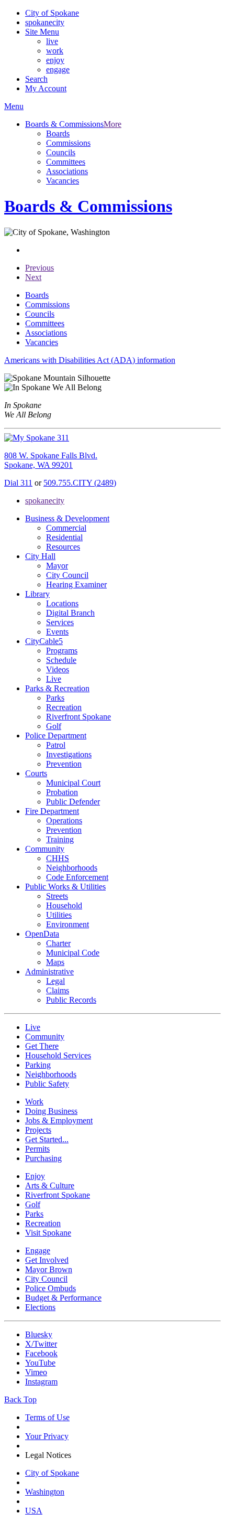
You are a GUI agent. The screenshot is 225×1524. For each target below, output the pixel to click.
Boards (58, 133)
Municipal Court (73, 782)
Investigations (69, 754)
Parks (55, 697)
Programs (61, 650)
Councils (60, 152)
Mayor (57, 565)
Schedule (61, 660)
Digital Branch (70, 612)
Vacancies (62, 180)
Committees (65, 161)
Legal (55, 980)
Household (64, 905)
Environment (67, 924)
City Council (67, 575)
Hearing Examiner (76, 584)
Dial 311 (18, 482)
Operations (64, 820)
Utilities (59, 914)
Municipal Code (72, 952)
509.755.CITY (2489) (79, 482)
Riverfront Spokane (78, 716)
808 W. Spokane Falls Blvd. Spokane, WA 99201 (50, 460)
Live (53, 678)
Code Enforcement (77, 877)
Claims (57, 990)
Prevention (64, 763)
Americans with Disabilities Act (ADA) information (89, 360)
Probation (62, 792)
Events (57, 631)
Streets (57, 896)
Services (60, 622)
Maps (55, 962)
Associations (67, 171)
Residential (64, 537)
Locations (62, 603)
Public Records (71, 999)
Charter (58, 943)
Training (60, 839)
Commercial (66, 527)
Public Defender (73, 801)
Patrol (55, 744)
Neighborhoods (71, 867)
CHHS (57, 858)
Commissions (68, 142)
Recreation (64, 707)
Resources (63, 546)
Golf (53, 726)
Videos (57, 669)
